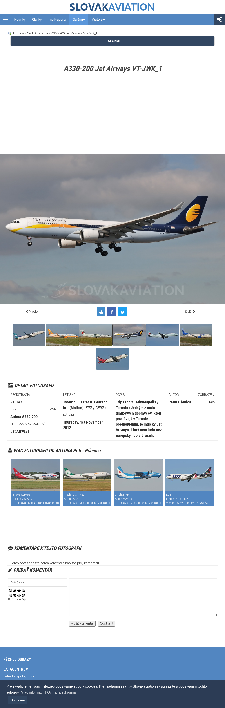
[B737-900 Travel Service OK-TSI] (35, 475)
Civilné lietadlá (37, 33)
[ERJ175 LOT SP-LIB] (189, 475)
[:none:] (10, 595)
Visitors (97, 20)
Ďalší (188, 312)
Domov (18, 33)
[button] (7, 700)
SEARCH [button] (113, 41)
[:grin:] (19, 590)
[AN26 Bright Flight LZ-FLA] (138, 475)
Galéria (78, 20)
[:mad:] (14, 595)
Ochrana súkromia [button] (61, 692)
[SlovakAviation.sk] (112, 7)
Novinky (19, 20)
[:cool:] (14, 590)
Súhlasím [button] (18, 700)
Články (37, 20)
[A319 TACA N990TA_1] (112, 358)
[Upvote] (102, 313)
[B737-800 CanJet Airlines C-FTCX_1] (196, 335)
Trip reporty (57, 20)
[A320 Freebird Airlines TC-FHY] (87, 475)
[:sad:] (19, 595)
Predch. (34, 312)
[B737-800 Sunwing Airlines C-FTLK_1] (62, 335)
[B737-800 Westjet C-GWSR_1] (29, 335)
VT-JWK (16, 402)
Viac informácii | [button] (33, 692)
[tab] (112, 41)
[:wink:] (23, 590)
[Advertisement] (112, 114)
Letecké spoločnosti (18, 676)
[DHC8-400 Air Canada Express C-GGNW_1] (95, 335)
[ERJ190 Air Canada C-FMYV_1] (162, 335)
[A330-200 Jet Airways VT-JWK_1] (129, 335)
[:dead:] (23, 595)
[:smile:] (10, 590)
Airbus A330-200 (24, 416)
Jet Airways (19, 431)
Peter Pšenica (180, 402)
